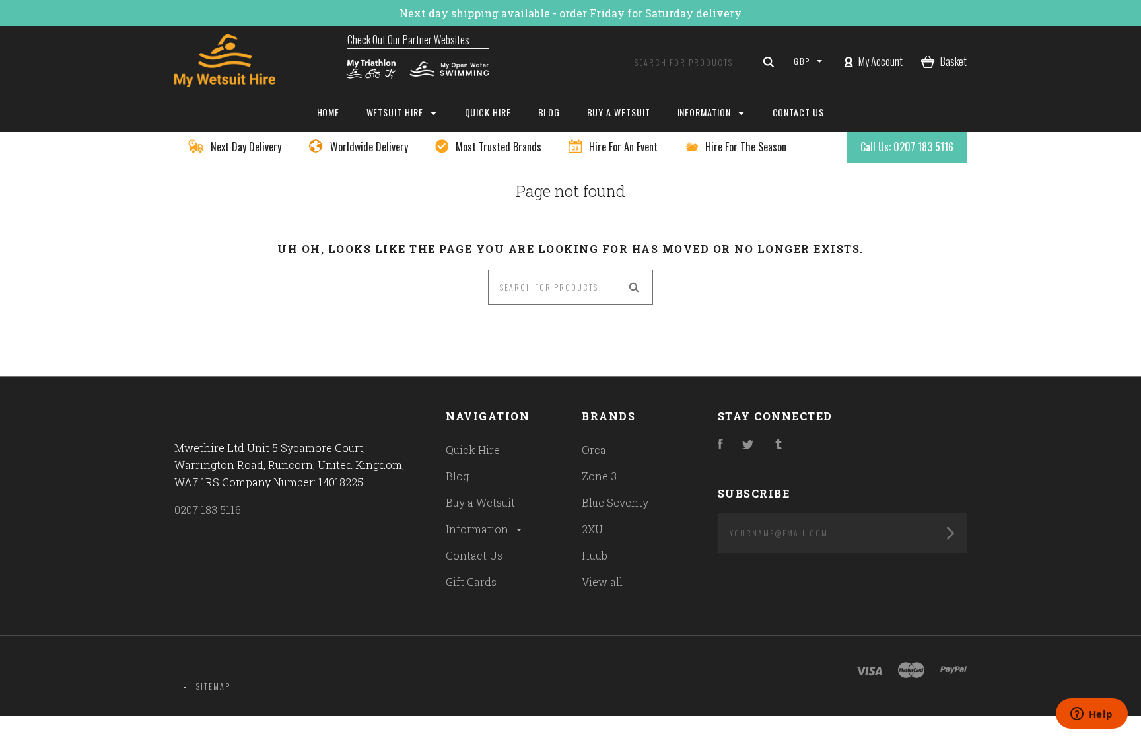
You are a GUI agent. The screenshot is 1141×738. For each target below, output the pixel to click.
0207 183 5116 (207, 510)
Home (328, 112)
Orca (594, 450)
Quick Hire (473, 450)
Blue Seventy (615, 502)
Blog (457, 476)
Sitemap (213, 686)
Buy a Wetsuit (480, 502)
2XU (592, 529)
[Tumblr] (778, 445)
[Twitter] (748, 445)
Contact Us (474, 555)
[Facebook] (720, 445)
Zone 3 (599, 476)
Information (478, 529)
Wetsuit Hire (396, 112)
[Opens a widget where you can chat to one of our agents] (1091, 714)
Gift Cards (471, 582)
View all (602, 582)
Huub (594, 555)
